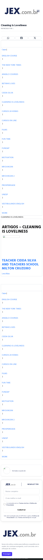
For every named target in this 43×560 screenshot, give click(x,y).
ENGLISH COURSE (9, 55)
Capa (4, 49)
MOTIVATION (7, 157)
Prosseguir (7, 554)
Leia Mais (6, 273)
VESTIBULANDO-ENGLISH (13, 203)
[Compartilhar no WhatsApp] (8, 38)
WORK (4, 213)
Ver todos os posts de (19, 471)
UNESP (5, 194)
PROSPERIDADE (8, 185)
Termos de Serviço (24, 518)
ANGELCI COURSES (10, 74)
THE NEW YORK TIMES (11, 65)
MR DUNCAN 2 (8, 176)
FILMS (4, 129)
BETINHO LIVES (8, 83)
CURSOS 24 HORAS (10, 111)
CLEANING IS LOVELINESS (13, 102)
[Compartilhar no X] (34, 38)
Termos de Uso (24, 503)
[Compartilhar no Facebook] (21, 38)
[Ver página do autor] (6, 470)
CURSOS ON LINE (9, 120)
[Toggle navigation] (38, 11)
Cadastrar (21, 509)
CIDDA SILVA (7, 92)
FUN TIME (6, 139)
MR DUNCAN (7, 166)
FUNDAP (5, 148)
